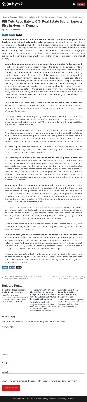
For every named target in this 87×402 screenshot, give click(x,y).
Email (5, 363)
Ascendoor (52, 399)
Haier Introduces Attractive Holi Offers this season (14, 291)
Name (5, 354)
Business (5, 270)
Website (6, 372)
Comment (7, 327)
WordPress (70, 399)
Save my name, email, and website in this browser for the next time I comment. (40, 381)
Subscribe (81, 4)
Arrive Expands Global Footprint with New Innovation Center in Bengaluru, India (68, 293)
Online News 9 (12, 3)
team (17, 30)
